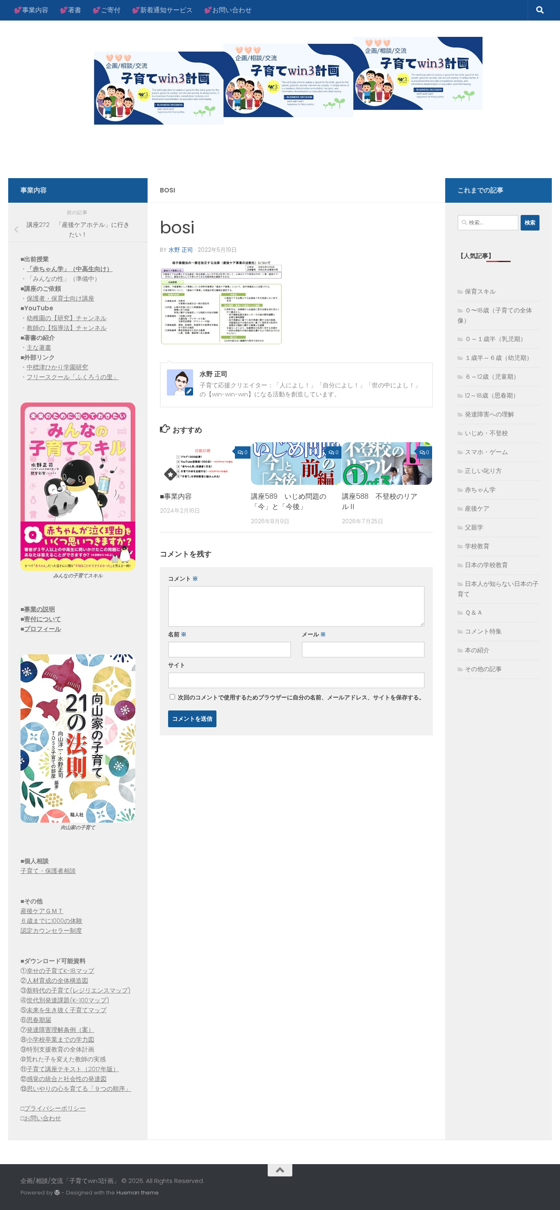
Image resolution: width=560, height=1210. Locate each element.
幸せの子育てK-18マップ (60, 970)
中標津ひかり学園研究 (57, 367)
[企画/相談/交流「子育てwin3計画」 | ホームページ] (251, 83)
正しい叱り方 (483, 470)
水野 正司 (180, 250)
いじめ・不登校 (486, 433)
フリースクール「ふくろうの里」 (73, 377)
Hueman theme (137, 1192)
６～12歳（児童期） (492, 376)
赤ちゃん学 (480, 489)
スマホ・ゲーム (486, 452)
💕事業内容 (31, 10)
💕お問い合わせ (228, 10)
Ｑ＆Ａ (474, 612)
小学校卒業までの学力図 (60, 1039)
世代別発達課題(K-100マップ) (68, 1000)
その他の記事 (483, 669)
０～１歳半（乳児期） (495, 339)
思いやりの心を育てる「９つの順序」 (79, 1088)
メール (314, 634)
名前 (177, 634)
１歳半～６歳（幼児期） (499, 357)
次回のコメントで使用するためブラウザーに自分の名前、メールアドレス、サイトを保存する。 (301, 697)
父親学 (474, 527)
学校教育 (477, 546)
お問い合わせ (42, 1118)
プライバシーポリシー (55, 1108)
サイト (176, 665)
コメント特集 (483, 631)
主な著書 (39, 347)
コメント (183, 578)
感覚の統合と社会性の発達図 (67, 1078)
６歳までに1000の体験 (51, 920)
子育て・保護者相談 (48, 870)
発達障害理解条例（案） (60, 1029)
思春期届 (39, 1019)
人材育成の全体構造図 (57, 980)
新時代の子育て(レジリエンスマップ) (78, 990)
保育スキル (480, 291)
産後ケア (477, 508)
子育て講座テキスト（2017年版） (73, 1069)
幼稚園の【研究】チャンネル (67, 318)
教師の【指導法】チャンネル (67, 327)
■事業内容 (176, 496)
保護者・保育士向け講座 (60, 298)
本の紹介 (477, 650)
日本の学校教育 (486, 565)
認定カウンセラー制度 (51, 930)
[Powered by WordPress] (57, 1192)
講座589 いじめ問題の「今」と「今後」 (288, 501)
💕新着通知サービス (162, 10)
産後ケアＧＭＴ (42, 911)
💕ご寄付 (107, 10)
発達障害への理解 (489, 414)
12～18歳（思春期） (492, 395)
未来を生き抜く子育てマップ (67, 1010)
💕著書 (70, 10)
